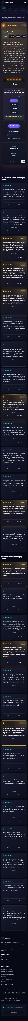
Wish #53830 (8, 670)
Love (10, 12)
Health (4, 12)
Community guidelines (7, 974)
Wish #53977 (8, 828)
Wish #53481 (8, 476)
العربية (4, 992)
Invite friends (14, 101)
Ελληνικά (10, 7)
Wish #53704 (8, 238)
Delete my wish (5, 962)
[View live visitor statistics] (14, 1013)
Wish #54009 (8, 855)
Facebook (14, 104)
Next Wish (13, 135)
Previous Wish (14, 131)
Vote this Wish (14, 125)
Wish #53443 (8, 502)
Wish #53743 (8, 185)
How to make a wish (7, 971)
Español (16, 7)
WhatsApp (14, 108)
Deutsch (23, 7)
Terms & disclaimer (6, 979)
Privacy (3, 981)
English (3, 7)
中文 (9, 992)
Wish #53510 (8, 423)
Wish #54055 (8, 908)
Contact (3, 976)
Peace (15, 12)
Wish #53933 (8, 802)
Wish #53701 (8, 264)
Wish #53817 (8, 617)
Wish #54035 (8, 881)
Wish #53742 (8, 211)
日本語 (17, 992)
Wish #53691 (8, 317)
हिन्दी (13, 992)
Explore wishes (5, 957)
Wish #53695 (8, 291)
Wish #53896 (8, 749)
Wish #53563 (8, 396)
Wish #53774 (8, 590)
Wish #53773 (8, 564)
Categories (19, 17)
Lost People (22, 12)
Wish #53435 (8, 529)
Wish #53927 (8, 775)
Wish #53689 (8, 344)
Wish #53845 (8, 696)
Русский (23, 992)
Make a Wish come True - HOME (9, 17)
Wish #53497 (8, 449)
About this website (6, 969)
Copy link (14, 112)
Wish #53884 (8, 723)
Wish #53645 (8, 370)
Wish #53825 (8, 643)
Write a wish (4, 959)
